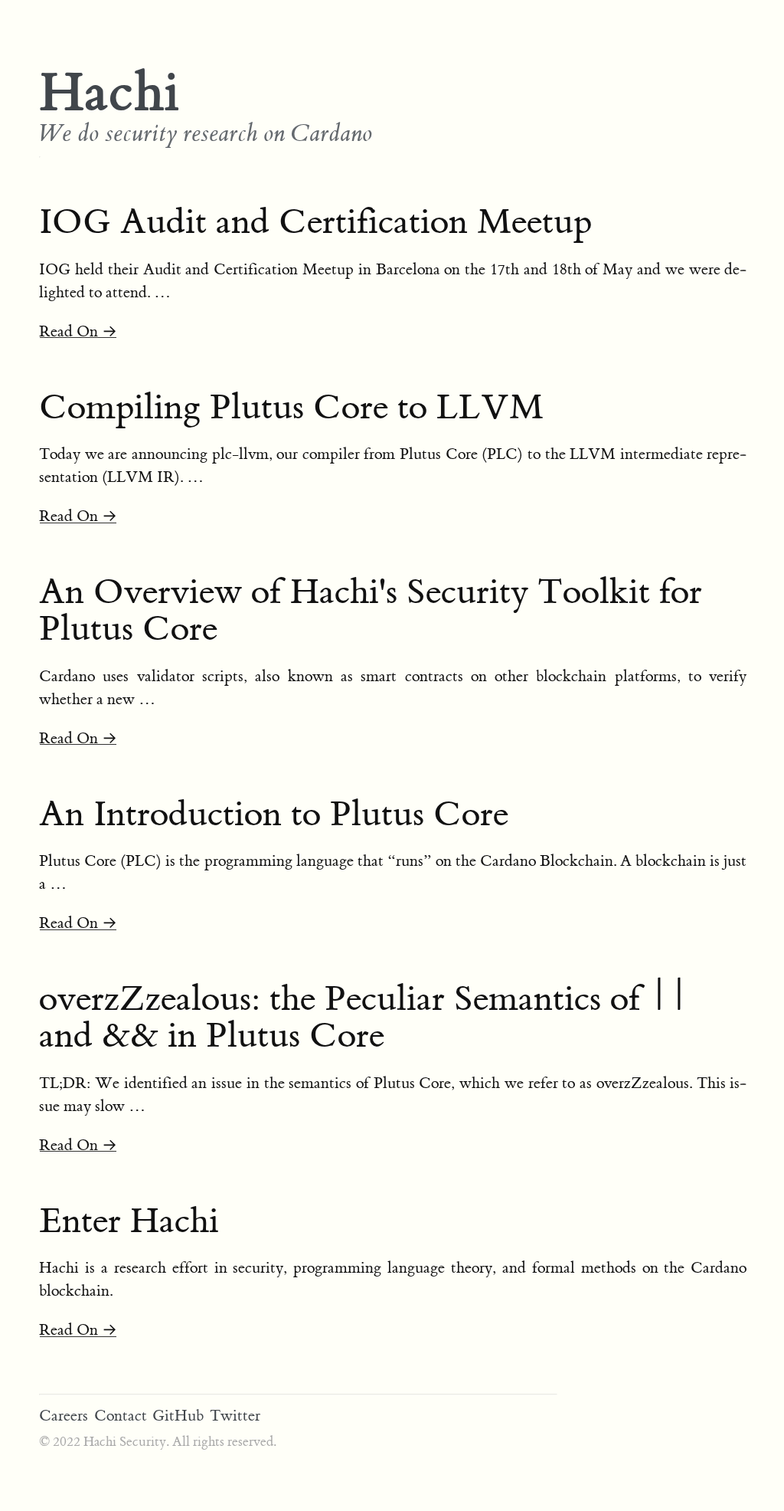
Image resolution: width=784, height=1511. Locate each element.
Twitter (235, 1415)
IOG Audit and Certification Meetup (315, 222)
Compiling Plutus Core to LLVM (291, 407)
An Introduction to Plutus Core (273, 814)
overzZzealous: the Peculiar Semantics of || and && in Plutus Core (364, 1017)
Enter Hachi (129, 1221)
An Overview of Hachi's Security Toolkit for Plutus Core (370, 610)
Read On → (78, 331)
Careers (63, 1415)
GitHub (178, 1415)
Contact (120, 1415)
